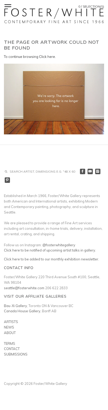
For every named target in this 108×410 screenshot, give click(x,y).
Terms (9, 343)
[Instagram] (98, 171)
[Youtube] (90, 171)
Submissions (16, 354)
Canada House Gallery (22, 311)
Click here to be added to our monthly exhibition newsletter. (51, 259)
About (10, 333)
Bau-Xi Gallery (15, 306)
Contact (12, 349)
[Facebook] (82, 171)
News (9, 327)
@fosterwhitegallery (58, 245)
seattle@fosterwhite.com (24, 288)
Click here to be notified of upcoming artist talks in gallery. (50, 250)
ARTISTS (11, 322)
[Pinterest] (7, 180)
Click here (47, 56)
